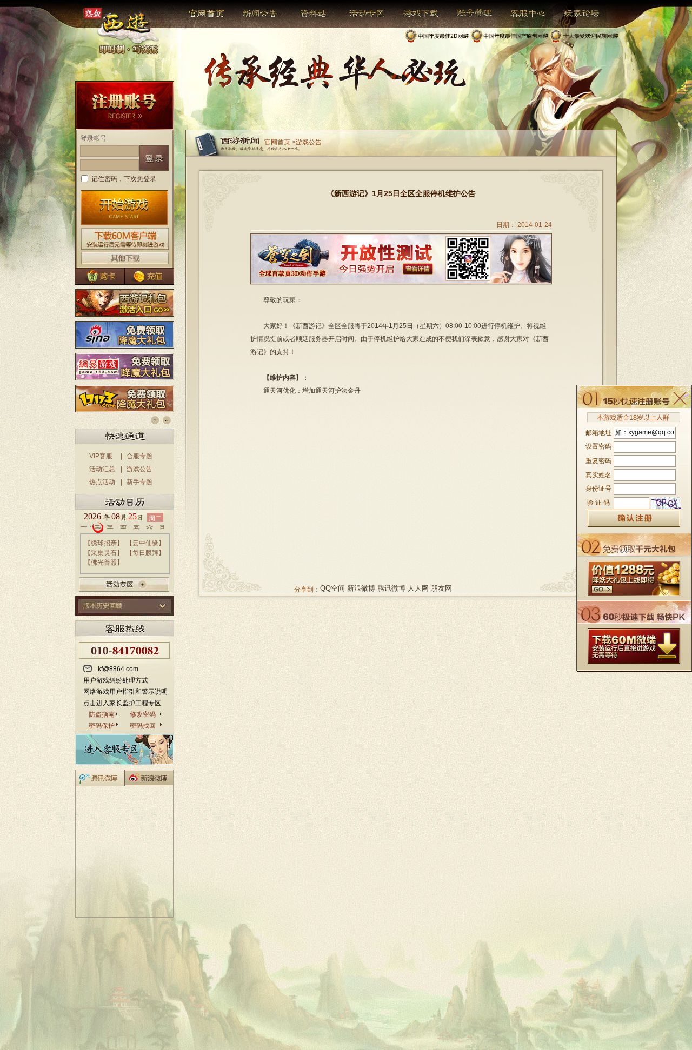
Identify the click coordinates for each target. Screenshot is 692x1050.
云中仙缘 (145, 543)
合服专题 (139, 456)
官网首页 (207, 13)
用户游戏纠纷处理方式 (115, 680)
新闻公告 (255, 13)
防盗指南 (102, 714)
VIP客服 (100, 456)
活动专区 (362, 13)
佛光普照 (104, 562)
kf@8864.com (118, 669)
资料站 (311, 13)
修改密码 (143, 714)
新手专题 (139, 482)
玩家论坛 (573, 13)
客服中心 (520, 13)
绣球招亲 (104, 543)
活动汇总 (102, 469)
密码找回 (143, 726)
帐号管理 (467, 13)
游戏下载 (415, 13)
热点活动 (102, 482)
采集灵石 (104, 553)
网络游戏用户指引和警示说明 (125, 691)
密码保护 (102, 726)
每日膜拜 (145, 553)
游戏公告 (139, 469)
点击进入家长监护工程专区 (122, 703)
